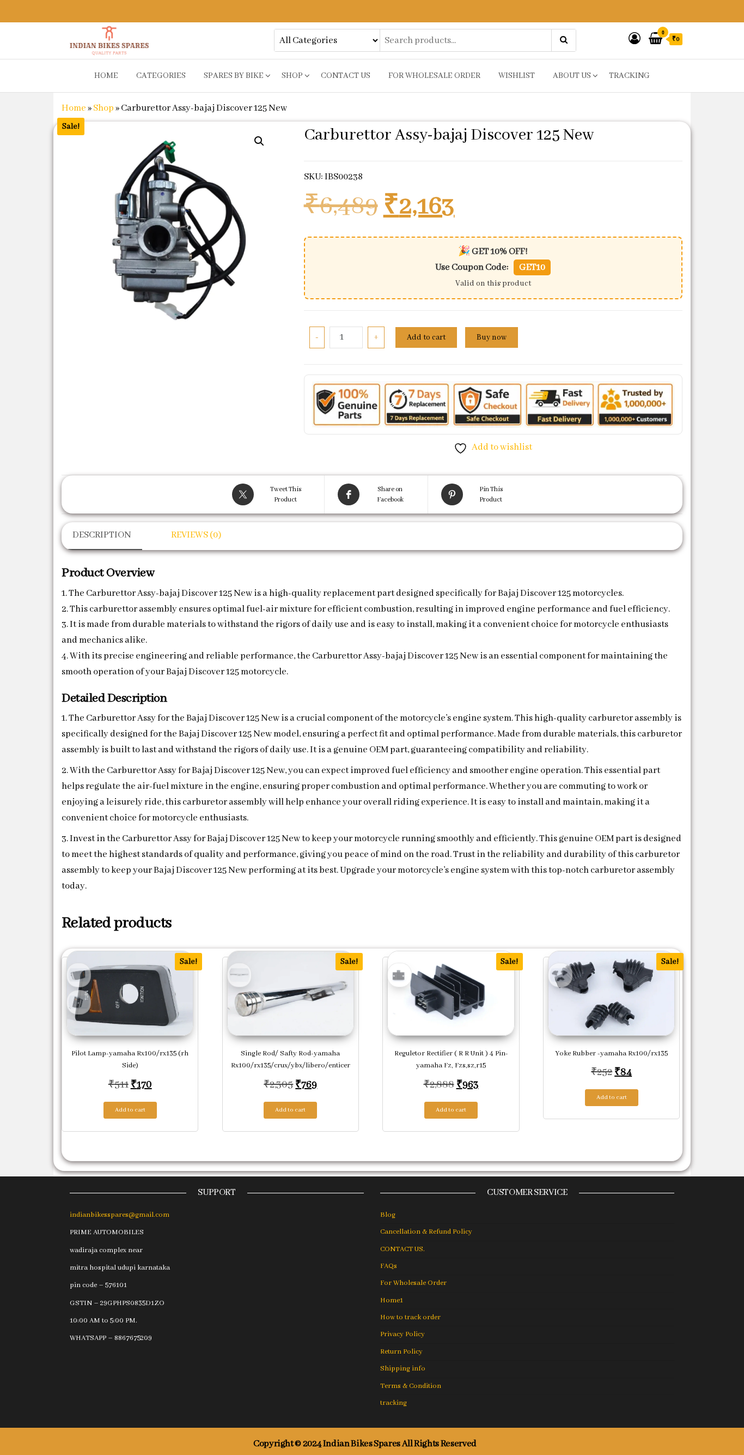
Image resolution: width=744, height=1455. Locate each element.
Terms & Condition (410, 1386)
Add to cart (426, 337)
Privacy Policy (402, 1334)
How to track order (410, 1317)
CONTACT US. (402, 1249)
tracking (629, 76)
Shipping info (402, 1368)
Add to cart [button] (130, 1110)
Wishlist (516, 76)
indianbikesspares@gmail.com (119, 1214)
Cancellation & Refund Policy (426, 1231)
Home (74, 108)
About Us (572, 76)
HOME (106, 76)
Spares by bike (234, 76)
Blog (387, 1214)
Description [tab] (101, 535)
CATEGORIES (161, 76)
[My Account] (635, 39)
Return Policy (401, 1351)
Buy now (492, 337)
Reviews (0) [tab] (196, 535)
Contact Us (345, 76)
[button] (259, 141)
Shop (292, 76)
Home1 (391, 1300)
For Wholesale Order (434, 76)
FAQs (388, 1266)
